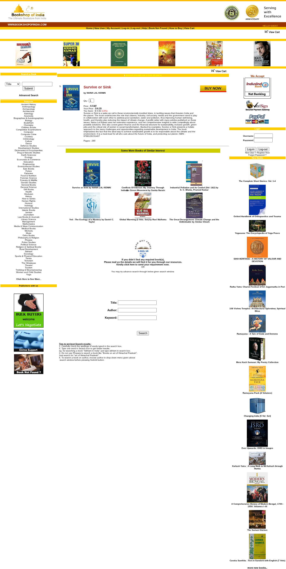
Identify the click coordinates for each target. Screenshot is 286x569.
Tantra (29, 258)
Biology (28, 120)
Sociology (28, 254)
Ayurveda (28, 116)
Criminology (28, 139)
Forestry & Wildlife (28, 180)
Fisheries (28, 173)
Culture (28, 141)
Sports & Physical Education (28, 256)
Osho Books (29, 235)
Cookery (29, 136)
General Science (29, 187)
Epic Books (28, 169)
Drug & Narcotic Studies (28, 152)
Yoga (28, 274)
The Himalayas (29, 263)
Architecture (28, 111)
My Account (113, 28)
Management (28, 221)
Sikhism (28, 251)
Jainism (28, 212)
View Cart (189, 28)
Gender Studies (28, 182)
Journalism (28, 215)
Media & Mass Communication (28, 226)
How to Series (28, 198)
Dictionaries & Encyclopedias (29, 150)
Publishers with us (28, 286)
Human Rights (28, 201)
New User (99, 28)
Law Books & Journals (28, 217)
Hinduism (28, 194)
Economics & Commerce (28, 159)
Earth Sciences (28, 155)
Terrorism (28, 261)
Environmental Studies (29, 166)
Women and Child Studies (28, 272)
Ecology (28, 157)
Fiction (29, 171)
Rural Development (28, 249)
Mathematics (29, 224)
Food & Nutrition (28, 175)
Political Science (28, 244)
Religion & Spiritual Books (28, 247)
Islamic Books (28, 210)
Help (144, 28)
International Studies (29, 208)
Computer (28, 132)
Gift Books (29, 189)
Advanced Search (28, 95)
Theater (28, 265)
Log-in (126, 28)
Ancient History (28, 104)
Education (28, 162)
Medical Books (29, 228)
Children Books (28, 127)
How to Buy (175, 28)
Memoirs (29, 231)
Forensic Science (28, 178)
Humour (28, 203)
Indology (28, 205)
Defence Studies (29, 146)
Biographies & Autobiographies (29, 118)
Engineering (29, 164)
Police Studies (29, 242)
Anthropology (28, 107)
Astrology (28, 113)
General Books (28, 185)
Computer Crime (28, 134)
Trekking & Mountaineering (29, 270)
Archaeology (29, 109)
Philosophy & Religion (28, 238)
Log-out (135, 28)
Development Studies (28, 148)
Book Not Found (158, 28)
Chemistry (28, 125)
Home (89, 28)
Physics (28, 240)
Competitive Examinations (28, 130)
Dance (29, 143)
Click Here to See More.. (28, 279)
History (28, 196)
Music (28, 233)
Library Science (28, 219)
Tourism (28, 267)
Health (29, 192)
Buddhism (28, 123)
